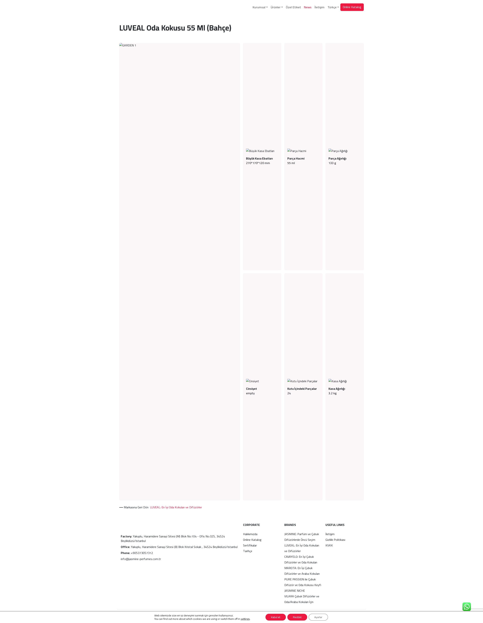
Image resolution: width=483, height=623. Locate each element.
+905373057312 (137, 553)
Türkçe (332, 7)
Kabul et (275, 617)
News (307, 7)
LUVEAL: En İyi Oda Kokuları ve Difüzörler (176, 507)
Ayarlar (318, 617)
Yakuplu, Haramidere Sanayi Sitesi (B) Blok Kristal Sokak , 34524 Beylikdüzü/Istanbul (179, 547)
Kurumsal (259, 7)
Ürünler (276, 7)
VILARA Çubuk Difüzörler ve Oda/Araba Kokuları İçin (301, 599)
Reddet (297, 617)
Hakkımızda (250, 534)
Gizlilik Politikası (335, 539)
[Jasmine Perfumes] (131, 7)
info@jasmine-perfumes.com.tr (141, 559)
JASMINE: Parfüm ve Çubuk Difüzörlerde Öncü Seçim (301, 536)
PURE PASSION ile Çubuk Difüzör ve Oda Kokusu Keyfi (302, 582)
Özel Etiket (293, 7)
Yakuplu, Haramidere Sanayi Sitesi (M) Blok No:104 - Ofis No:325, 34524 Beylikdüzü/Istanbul (173, 538)
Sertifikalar (250, 545)
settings (245, 619)
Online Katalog (352, 7)
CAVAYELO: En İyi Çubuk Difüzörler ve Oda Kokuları (300, 559)
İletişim (320, 7)
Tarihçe (247, 551)
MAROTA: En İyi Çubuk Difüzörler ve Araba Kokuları (302, 570)
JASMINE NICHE (294, 590)
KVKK (329, 545)
